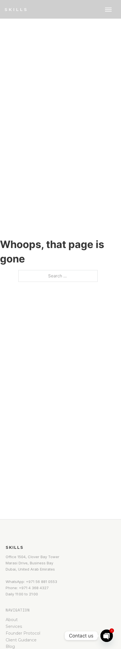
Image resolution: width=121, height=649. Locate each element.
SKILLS (16, 9)
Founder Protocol (23, 633)
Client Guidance (21, 640)
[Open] (108, 10)
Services (14, 626)
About (12, 619)
